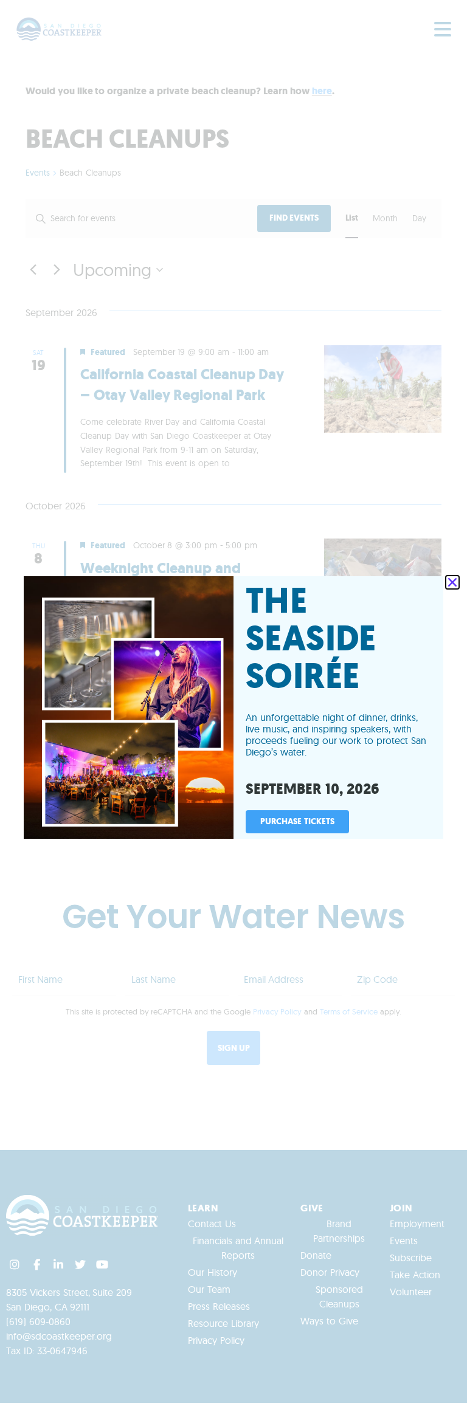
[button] (452, 582)
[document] (233, 707)
